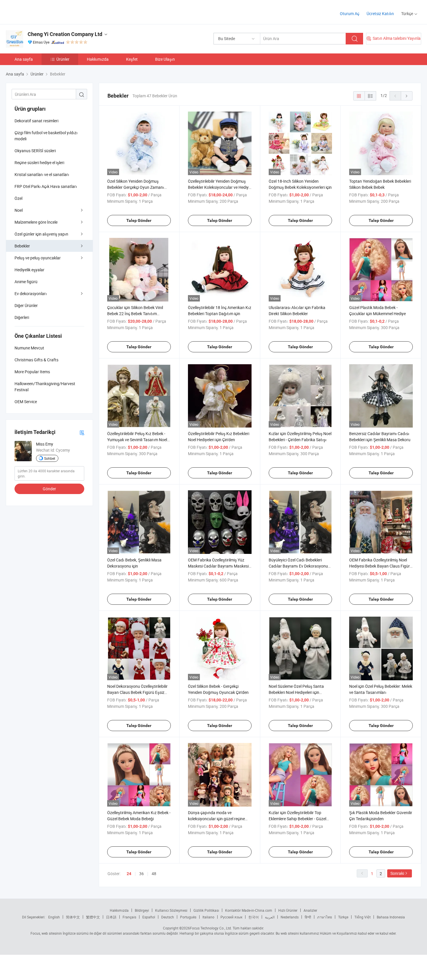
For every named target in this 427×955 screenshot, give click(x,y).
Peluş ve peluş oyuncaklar (38, 258)
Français (129, 917)
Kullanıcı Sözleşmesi (171, 910)
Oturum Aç (349, 13)
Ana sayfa (24, 59)
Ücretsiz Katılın (380, 13)
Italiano (208, 917)
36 (141, 873)
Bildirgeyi (142, 910)
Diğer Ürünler (26, 305)
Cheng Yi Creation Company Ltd (65, 34)
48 (154, 873)
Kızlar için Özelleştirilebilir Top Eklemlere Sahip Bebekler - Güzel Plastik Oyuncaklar (297, 818)
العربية (269, 917)
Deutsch (167, 917)
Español (148, 917)
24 (129, 873)
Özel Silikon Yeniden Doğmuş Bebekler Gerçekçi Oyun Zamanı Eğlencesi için (135, 187)
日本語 (111, 917)
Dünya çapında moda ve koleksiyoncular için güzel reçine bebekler (216, 818)
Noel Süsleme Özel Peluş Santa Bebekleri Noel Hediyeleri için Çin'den (296, 692)
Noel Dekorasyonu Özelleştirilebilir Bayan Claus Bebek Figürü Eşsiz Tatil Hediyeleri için (137, 692)
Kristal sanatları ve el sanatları (42, 174)
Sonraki (397, 873)
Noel (19, 210)
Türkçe (343, 917)
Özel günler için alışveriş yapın (41, 234)
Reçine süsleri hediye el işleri (39, 162)
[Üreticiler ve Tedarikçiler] (43, 11)
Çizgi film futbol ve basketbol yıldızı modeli (46, 135)
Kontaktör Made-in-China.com (248, 910)
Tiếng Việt (362, 917)
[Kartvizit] (82, 432)
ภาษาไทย (324, 917)
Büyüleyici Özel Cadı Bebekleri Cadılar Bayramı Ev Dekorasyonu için (298, 566)
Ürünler (62, 59)
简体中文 (73, 917)
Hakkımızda (98, 59)
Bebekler (22, 246)
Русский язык (231, 917)
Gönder (49, 488)
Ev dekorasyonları (31, 293)
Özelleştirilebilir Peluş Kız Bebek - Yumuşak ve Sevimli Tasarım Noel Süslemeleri (137, 439)
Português (188, 917)
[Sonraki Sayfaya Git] (406, 95)
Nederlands (290, 917)
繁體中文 (93, 917)
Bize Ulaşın (165, 59)
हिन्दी (308, 917)
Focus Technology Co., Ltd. (211, 928)
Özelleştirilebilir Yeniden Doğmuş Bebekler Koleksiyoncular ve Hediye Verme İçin (219, 187)
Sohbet (49, 458)
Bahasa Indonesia (391, 917)
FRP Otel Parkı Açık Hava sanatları (46, 186)
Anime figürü (26, 281)
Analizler (310, 910)
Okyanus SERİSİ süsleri (35, 150)
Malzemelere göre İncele (36, 222)
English (54, 917)
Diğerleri (22, 317)
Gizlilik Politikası (206, 910)
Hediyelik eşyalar (29, 269)
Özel (18, 198)
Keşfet (132, 59)
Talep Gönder (138, 220)
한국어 (253, 917)
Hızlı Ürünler (287, 910)
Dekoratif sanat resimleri (36, 120)
